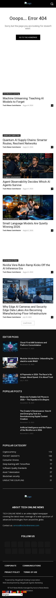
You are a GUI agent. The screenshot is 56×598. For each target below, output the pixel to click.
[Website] (41, 551)
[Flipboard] (34, 544)
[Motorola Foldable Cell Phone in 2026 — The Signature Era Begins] (10, 401)
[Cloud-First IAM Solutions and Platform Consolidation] (10, 346)
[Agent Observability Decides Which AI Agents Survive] (28, 165)
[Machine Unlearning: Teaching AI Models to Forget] (28, 82)
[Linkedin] (47, 544)
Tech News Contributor (12, 105)
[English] (7, 592)
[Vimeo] (34, 551)
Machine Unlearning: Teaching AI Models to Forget (23, 100)
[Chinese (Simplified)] (4, 592)
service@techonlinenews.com (26, 525)
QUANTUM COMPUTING (12, 135)
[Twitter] (28, 551)
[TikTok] (21, 551)
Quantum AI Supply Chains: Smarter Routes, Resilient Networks (25, 141)
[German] (14, 592)
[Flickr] (27, 544)
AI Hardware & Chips (11, 260)
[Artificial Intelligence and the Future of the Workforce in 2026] (10, 431)
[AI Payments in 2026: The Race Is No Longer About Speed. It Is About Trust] (10, 378)
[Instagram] (40, 544)
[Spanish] (25, 592)
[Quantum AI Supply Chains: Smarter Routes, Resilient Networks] (28, 124)
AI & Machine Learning (11, 94)
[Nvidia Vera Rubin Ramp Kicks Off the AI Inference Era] (28, 249)
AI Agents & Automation (12, 177)
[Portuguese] (21, 592)
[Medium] (8, 551)
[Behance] (7, 544)
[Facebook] (20, 544)
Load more (27, 323)
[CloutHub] (14, 544)
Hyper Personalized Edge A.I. (14, 302)
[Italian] (18, 592)
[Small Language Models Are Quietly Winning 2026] (28, 207)
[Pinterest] (14, 551)
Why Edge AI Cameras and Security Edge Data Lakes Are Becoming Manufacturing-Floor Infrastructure (25, 310)
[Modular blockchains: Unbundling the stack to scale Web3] (10, 362)
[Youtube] (48, 551)
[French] (11, 592)
